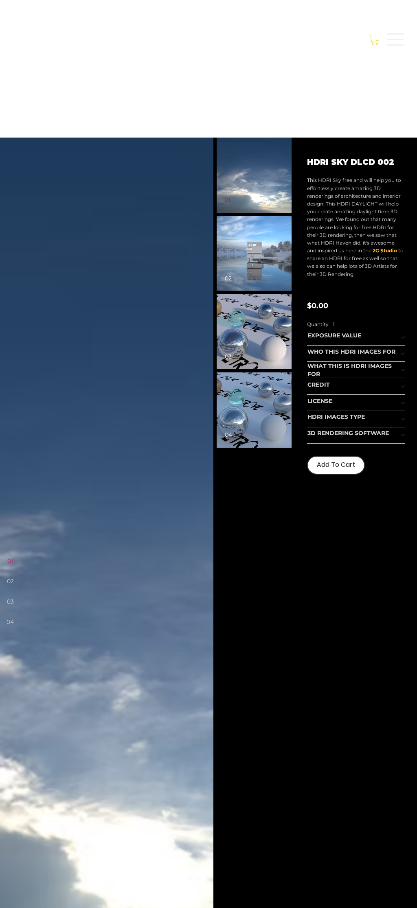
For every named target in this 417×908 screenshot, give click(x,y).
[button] (375, 40)
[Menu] (395, 39)
